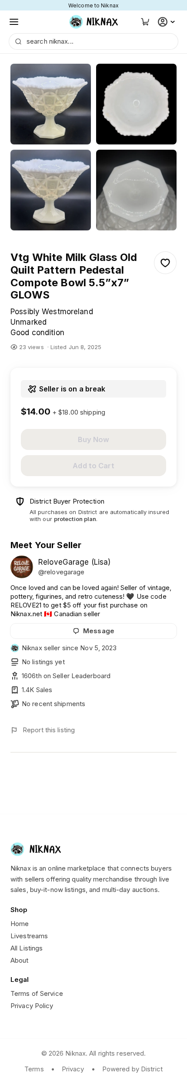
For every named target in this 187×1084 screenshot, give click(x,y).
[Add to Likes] (165, 262)
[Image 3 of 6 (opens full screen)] (50, 190)
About (19, 960)
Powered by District (132, 1069)
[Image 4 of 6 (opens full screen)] (136, 190)
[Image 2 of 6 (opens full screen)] (136, 104)
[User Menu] (167, 22)
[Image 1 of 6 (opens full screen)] (50, 104)
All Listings (26, 948)
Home (19, 923)
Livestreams (29, 936)
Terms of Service (36, 993)
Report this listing (49, 730)
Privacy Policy (31, 1006)
